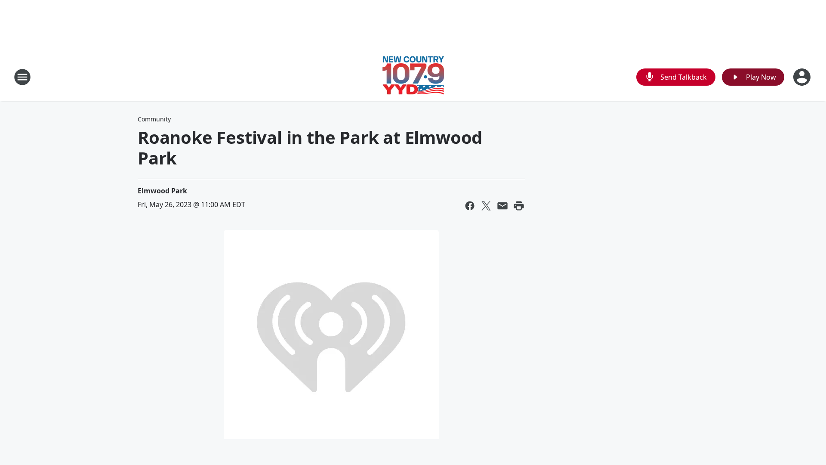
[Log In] (802, 77)
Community (154, 119)
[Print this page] (519, 206)
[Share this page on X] (486, 206)
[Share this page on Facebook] (470, 206)
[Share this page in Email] (502, 206)
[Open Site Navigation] (22, 77)
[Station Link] (413, 76)
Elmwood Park (162, 190)
